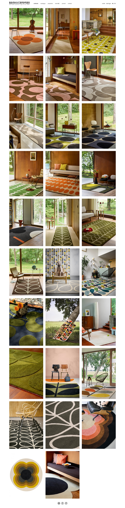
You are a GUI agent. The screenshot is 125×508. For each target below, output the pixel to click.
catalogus (43, 3)
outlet (103, 3)
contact (70, 3)
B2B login (108, 3)
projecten (50, 3)
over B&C (57, 3)
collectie (36, 3)
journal (64, 3)
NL (112, 3)
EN (115, 3)
